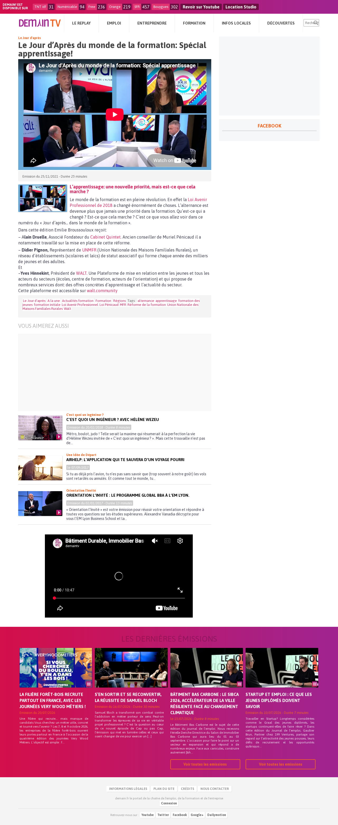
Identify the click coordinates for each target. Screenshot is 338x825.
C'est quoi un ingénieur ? (85, 415)
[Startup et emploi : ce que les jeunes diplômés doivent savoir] (282, 675)
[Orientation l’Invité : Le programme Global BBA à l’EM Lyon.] (40, 503)
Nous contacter (214, 789)
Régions (119, 301)
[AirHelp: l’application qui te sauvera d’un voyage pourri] (40, 468)
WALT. (81, 273)
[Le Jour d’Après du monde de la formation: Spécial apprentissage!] (42, 198)
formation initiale (47, 305)
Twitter (163, 815)
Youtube (148, 815)
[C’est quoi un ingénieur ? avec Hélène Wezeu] (40, 427)
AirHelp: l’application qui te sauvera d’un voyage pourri (125, 459)
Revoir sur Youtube (201, 6)
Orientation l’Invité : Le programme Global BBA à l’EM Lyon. (127, 495)
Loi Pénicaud (109, 305)
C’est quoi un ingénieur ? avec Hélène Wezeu (112, 419)
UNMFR (89, 250)
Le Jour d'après (29, 38)
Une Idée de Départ (81, 455)
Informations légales (128, 789)
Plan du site (164, 789)
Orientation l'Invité (81, 490)
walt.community (102, 290)
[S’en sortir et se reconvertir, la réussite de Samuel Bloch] (131, 675)
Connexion (169, 803)
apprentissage (166, 301)
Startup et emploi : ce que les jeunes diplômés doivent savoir (279, 700)
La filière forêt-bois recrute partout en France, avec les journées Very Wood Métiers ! (53, 700)
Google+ (197, 815)
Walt (67, 309)
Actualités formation (77, 301)
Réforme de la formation (147, 305)
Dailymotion (216, 815)
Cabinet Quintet (105, 237)
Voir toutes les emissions (205, 764)
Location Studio (241, 6)
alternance (146, 301)
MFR (123, 305)
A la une (54, 301)
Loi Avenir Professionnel (80, 305)
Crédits (187, 789)
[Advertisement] (118, 372)
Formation (103, 301)
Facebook (180, 815)
